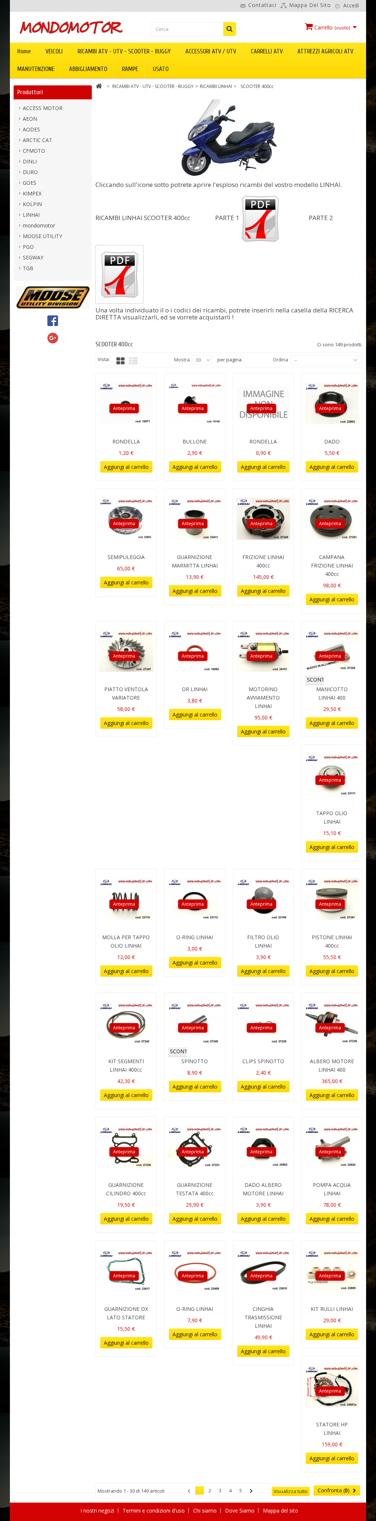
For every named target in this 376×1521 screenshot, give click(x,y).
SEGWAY (33, 257)
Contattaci (262, 4)
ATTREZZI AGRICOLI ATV (325, 51)
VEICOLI (54, 51)
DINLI (30, 161)
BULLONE (194, 441)
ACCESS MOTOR (42, 108)
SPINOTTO (194, 1061)
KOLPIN (32, 204)
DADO (332, 441)
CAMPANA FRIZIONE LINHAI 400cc (332, 565)
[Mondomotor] (71, 27)
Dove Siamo (240, 1510)
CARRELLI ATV (267, 51)
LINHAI (31, 214)
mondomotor (39, 225)
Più (98, 327)
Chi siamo (205, 1510)
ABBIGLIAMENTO (88, 69)
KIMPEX (32, 193)
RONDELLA (126, 441)
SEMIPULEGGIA (126, 556)
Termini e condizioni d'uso (154, 1510)
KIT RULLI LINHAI (332, 1308)
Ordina (280, 359)
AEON (30, 118)
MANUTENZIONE (35, 69)
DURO (30, 172)
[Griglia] (120, 361)
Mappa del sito (310, 4)
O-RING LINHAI (194, 937)
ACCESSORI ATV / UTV (210, 51)
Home (24, 51)
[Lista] (133, 361)
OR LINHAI (194, 689)
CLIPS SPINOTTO (263, 1061)
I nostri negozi (98, 1510)
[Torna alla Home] (99, 87)
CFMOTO (34, 150)
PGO (28, 246)
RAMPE (130, 69)
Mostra (182, 359)
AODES (31, 129)
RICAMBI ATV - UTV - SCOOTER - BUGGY (124, 51)
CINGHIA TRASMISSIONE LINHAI (263, 1317)
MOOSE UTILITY (42, 236)
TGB (28, 268)
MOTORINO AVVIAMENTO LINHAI (263, 698)
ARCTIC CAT (37, 140)
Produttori (30, 92)
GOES (29, 182)
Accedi (351, 5)
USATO (161, 69)
